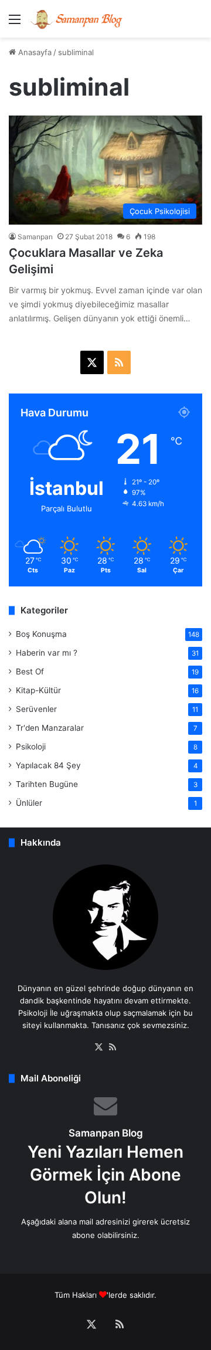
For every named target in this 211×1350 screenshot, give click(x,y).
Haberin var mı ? (46, 652)
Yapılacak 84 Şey (48, 765)
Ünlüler (29, 803)
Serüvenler (36, 709)
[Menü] (15, 23)
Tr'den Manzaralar (50, 727)
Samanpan (35, 236)
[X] (98, 1047)
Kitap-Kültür (38, 690)
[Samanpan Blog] (76, 18)
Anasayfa (34, 52)
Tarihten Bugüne (47, 784)
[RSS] (113, 1047)
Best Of (30, 671)
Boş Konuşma (41, 634)
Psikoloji (31, 746)
